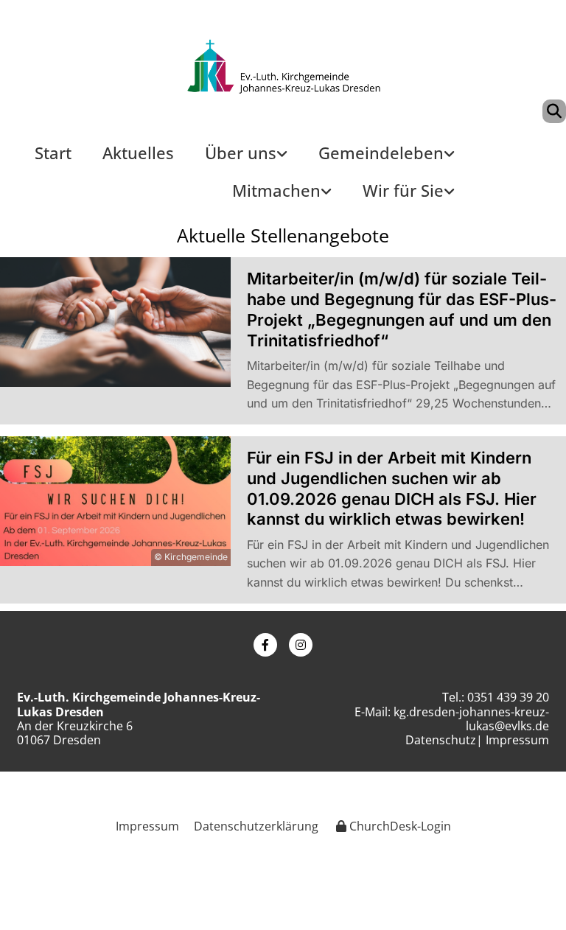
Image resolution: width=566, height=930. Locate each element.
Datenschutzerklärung (256, 826)
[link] (246, 159)
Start (53, 152)
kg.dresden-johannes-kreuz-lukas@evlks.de (471, 719)
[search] (554, 111)
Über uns (240, 152)
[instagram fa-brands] (300, 645)
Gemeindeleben (381, 152)
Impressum (517, 740)
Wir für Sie (403, 190)
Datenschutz (440, 740)
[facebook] (265, 645)
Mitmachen (276, 190)
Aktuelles (138, 152)
